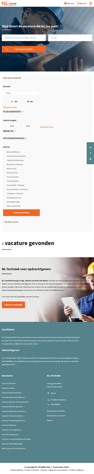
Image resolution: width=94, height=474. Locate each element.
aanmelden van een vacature (28, 296)
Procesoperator (13, 177)
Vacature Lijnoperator (10, 434)
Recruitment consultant (56, 415)
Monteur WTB (12, 173)
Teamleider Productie (15, 193)
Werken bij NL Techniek (56, 411)
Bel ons (83, 3)
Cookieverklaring (16, 470)
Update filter (11, 107)
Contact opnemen (13, 305)
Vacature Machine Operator (12, 406)
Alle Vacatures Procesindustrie (13, 448)
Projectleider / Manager (16, 185)
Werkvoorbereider (14, 206)
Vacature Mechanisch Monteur (13, 397)
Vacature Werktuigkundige (12, 444)
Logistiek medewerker (15, 160)
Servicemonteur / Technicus (17, 189)
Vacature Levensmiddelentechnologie (16, 439)
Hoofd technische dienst (16, 156)
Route (53, 393)
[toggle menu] (90, 3)
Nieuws (50, 420)
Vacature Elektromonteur (11, 393)
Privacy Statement (32, 470)
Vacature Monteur (9, 383)
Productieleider (13, 181)
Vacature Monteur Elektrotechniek (15, 402)
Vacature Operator (9, 425)
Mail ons (70, 3)
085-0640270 (55, 404)
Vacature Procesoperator (11, 430)
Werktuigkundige (13, 202)
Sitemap (44, 470)
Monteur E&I (11, 168)
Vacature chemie (8, 388)
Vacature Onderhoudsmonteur (13, 420)
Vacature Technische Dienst (12, 416)
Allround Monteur (13, 152)
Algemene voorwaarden (58, 470)
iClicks (66, 467)
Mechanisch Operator (15, 164)
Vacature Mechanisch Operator (13, 411)
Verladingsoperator (14, 197)
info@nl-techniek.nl (58, 400)
